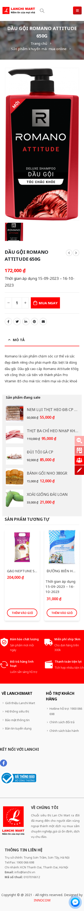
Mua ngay (48, 303)
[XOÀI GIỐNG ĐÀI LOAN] (14, 498)
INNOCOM (42, 900)
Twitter (17, 321)
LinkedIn (26, 321)
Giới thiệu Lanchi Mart (20, 703)
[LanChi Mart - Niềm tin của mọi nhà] (18, 10)
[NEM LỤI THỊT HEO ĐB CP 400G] (14, 413)
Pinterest (34, 321)
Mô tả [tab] (18, 339)
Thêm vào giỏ (22, 613)
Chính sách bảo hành (64, 731)
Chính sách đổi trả (61, 722)
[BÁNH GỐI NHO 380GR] (14, 477)
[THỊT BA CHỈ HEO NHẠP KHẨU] (14, 434)
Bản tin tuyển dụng (18, 728)
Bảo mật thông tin (17, 720)
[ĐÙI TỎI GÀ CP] (14, 456)
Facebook (8, 321)
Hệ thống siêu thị (17, 711)
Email (43, 321)
